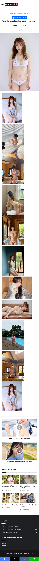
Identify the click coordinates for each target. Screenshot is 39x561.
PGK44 (4, 545)
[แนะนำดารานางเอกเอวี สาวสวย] (11, 4)
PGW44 (4, 543)
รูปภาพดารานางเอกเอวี (22, 13)
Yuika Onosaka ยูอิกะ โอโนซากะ (28, 506)
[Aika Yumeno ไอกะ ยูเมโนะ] (10, 479)
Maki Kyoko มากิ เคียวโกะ (10, 505)
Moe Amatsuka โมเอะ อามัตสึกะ (28, 487)
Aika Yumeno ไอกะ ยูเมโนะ (9, 487)
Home (13, 13)
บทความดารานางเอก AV (10, 526)
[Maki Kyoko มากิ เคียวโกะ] (10, 498)
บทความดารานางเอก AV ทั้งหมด (12, 529)
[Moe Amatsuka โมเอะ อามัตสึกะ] (28, 479)
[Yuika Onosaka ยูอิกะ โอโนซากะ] (28, 498)
